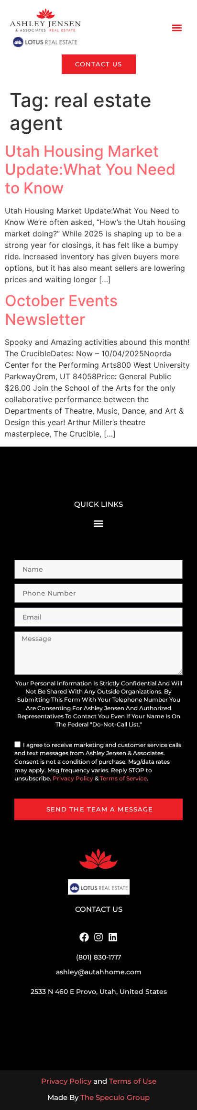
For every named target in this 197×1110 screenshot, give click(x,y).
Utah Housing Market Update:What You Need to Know (90, 169)
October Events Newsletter (61, 309)
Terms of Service (123, 778)
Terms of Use (132, 1081)
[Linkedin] (113, 937)
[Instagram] (98, 937)
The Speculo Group (115, 1097)
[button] (177, 28)
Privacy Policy (73, 778)
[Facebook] (84, 937)
